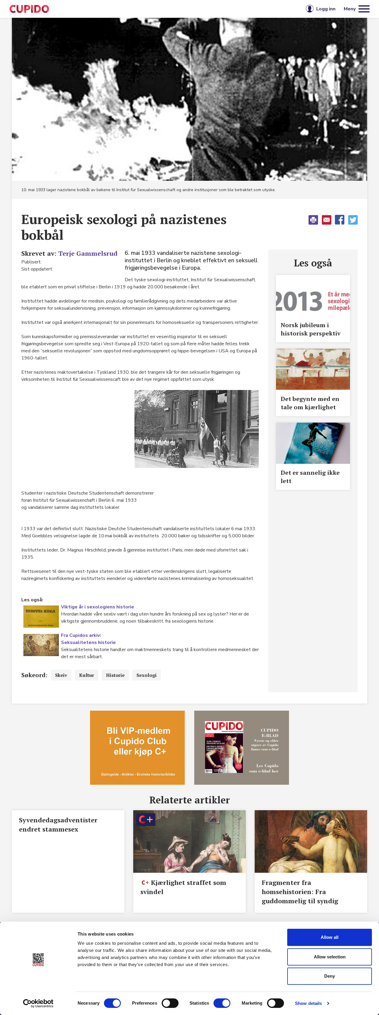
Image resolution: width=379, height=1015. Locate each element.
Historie (115, 675)
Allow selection (330, 956)
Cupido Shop (216, 8)
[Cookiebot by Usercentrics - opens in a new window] (38, 1003)
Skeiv (61, 675)
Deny (329, 976)
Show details (308, 1003)
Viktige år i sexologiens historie (97, 607)
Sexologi (146, 675)
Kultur (86, 675)
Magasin (128, 8)
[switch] (170, 1003)
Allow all (329, 937)
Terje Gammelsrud (88, 253)
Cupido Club (170, 8)
